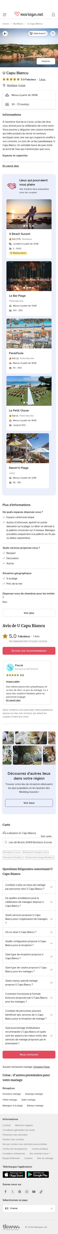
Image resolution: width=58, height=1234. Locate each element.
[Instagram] (27, 1192)
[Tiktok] (41, 1192)
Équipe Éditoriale (11, 1158)
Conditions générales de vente (19, 1130)
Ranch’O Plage (19, 468)
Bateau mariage (35, 1105)
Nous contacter (29, 1054)
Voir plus (29, 613)
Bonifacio (18, 23)
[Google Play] (37, 1177)
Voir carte (46, 836)
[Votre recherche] (5, 33)
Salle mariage (28, 1099)
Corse (6, 23)
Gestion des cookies (13, 1139)
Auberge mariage (34, 1094)
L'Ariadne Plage (41, 1067)
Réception (9, 1088)
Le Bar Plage (17, 296)
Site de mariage (45, 1158)
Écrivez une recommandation (29, 650)
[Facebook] (5, 1192)
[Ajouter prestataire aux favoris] (52, 33)
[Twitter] (12, 1192)
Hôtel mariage (10, 1099)
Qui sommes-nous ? (40, 1153)
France (13, 1208)
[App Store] (14, 1177)
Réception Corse (12, 852)
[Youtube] (34, 1192)
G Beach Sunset (19, 234)
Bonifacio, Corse (16, 85)
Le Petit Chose (19, 410)
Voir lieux (29, 803)
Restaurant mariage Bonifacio (39, 857)
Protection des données (15, 1134)
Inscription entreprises (14, 1153)
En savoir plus (11, 166)
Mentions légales (24, 1125)
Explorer (46, 61)
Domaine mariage (12, 1094)
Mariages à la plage (13, 1105)
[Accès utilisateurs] (53, 14)
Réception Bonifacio (13, 857)
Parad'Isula (16, 353)
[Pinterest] (20, 1192)
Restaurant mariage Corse (35, 852)
